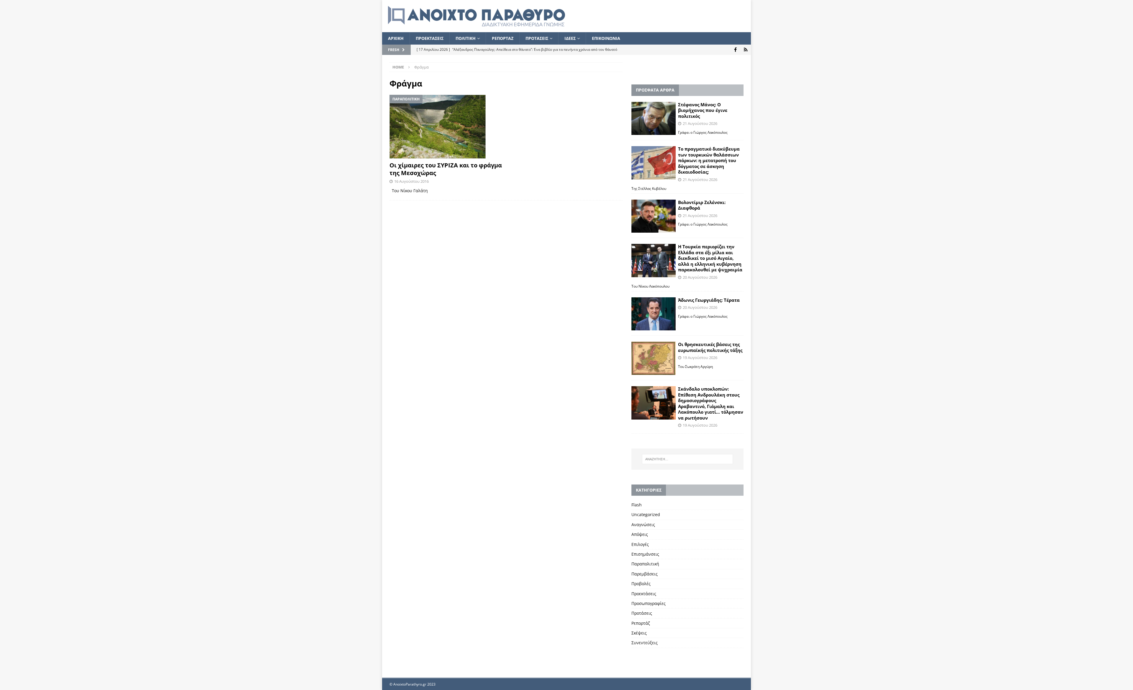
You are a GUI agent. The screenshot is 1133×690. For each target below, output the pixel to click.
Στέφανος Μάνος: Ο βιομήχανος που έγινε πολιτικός (702, 110)
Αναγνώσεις (643, 524)
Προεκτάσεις (643, 593)
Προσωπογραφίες (648, 603)
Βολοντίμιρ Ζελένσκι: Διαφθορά (702, 205)
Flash (636, 505)
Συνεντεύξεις (644, 642)
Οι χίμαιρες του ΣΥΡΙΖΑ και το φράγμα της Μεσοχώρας (445, 169)
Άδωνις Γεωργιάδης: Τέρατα (709, 300)
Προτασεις (536, 38)
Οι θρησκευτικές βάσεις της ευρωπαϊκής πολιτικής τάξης (710, 347)
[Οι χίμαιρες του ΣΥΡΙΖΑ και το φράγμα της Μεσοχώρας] (445, 127)
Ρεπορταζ (502, 38)
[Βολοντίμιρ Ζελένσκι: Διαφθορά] (653, 216)
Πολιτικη (466, 38)
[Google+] (746, 50)
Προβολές (641, 583)
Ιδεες (570, 38)
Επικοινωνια (606, 38)
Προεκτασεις (429, 38)
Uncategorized (645, 514)
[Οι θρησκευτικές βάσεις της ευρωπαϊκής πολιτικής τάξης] (653, 358)
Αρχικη (396, 38)
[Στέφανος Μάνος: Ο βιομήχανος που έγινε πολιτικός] (653, 118)
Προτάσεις (641, 613)
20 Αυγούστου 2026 (700, 277)
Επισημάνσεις (645, 554)
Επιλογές (640, 544)
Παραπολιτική (645, 564)
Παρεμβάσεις (644, 574)
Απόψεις (639, 534)
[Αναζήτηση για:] (687, 459)
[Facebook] (735, 50)
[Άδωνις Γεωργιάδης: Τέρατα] (653, 314)
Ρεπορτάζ (640, 623)
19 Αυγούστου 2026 (700, 357)
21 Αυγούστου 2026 (700, 123)
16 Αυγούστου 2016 (411, 181)
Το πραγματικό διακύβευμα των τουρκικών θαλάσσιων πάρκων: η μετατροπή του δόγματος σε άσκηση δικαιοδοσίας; (709, 160)
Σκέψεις (639, 633)
